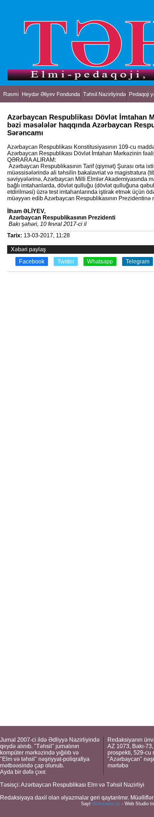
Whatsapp (100, 261)
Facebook (31, 261)
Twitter (65, 261)
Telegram (137, 261)
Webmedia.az (106, 803)
